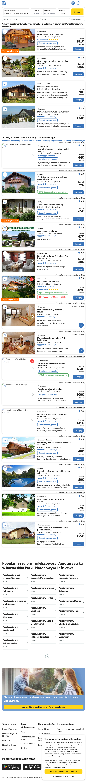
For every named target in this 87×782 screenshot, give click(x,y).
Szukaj (77, 12)
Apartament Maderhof (47, 231)
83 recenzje (52, 478)
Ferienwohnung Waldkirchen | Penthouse (51, 364)
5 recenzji (51, 286)
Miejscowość (9, 10)
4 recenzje (52, 156)
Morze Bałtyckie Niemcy (9, 734)
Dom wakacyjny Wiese (47, 86)
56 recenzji (51, 535)
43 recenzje (52, 449)
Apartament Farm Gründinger (51, 389)
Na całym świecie (9, 745)
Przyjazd (35, 10)
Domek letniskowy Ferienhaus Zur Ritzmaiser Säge (52, 257)
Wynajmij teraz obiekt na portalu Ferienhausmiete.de (43, 707)
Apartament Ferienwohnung (50, 204)
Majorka (6, 740)
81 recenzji (51, 117)
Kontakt (41, 745)
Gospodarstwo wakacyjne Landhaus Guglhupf (53, 62)
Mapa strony (7, 749)
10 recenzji (51, 506)
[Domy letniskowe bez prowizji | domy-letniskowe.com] (4, 3)
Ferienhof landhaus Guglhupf (50, 34)
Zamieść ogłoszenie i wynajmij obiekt (70, 730)
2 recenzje (51, 236)
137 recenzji (52, 421)
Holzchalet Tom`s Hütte (48, 281)
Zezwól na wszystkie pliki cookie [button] (63, 772)
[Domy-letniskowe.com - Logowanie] (78, 3)
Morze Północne (9, 729)
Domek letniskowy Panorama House (50, 311)
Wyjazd (47, 10)
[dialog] (63, 757)
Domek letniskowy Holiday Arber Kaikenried (52, 339)
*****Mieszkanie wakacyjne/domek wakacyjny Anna (53, 178)
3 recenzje (51, 68)
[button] (84, 3)
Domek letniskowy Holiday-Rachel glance (53, 150)
